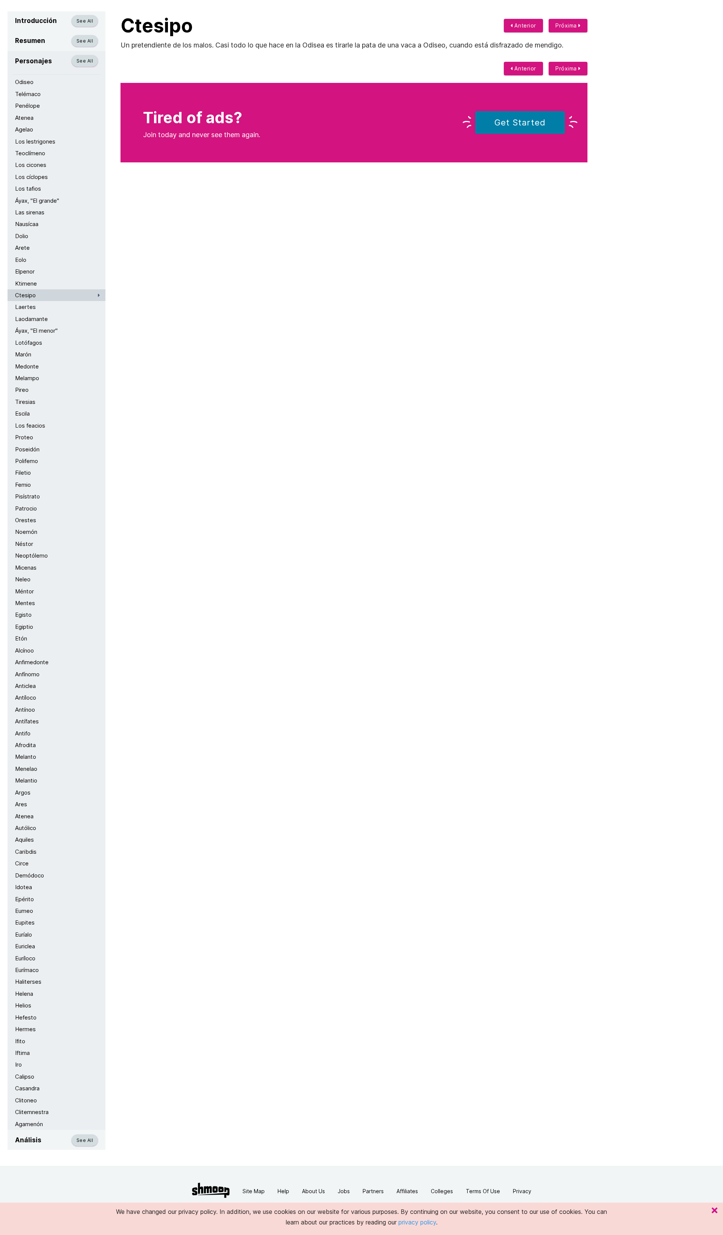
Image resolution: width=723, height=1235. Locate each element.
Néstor (24, 543)
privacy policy (417, 1222)
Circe (22, 863)
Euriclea (25, 946)
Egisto (23, 614)
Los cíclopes (31, 176)
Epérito (24, 899)
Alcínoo (24, 650)
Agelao (24, 129)
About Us (313, 1191)
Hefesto (26, 1017)
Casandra (27, 1088)
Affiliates (407, 1191)
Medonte (27, 366)
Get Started (520, 122)
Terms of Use (483, 1191)
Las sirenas (29, 212)
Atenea (24, 117)
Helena (24, 993)
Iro (18, 1064)
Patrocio (26, 508)
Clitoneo (26, 1100)
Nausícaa (26, 224)
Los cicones (30, 164)
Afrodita (25, 745)
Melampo (27, 378)
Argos (23, 792)
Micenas (26, 567)
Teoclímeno (30, 153)
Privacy (522, 1191)
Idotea (23, 887)
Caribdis (26, 851)
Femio (23, 484)
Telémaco (28, 94)
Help (283, 1191)
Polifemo (26, 461)
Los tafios (28, 188)
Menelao (26, 768)
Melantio (26, 780)
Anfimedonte (32, 662)
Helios (23, 1005)
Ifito (20, 1041)
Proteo (24, 437)
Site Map (254, 1191)
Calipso (24, 1076)
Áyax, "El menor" (36, 330)
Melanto (25, 756)
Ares (21, 804)
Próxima (566, 25)
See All (84, 21)
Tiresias (25, 401)
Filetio (23, 472)
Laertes (25, 306)
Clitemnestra (32, 1112)
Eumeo (24, 910)
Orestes (25, 520)
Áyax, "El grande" (37, 200)
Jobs (344, 1191)
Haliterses (28, 981)
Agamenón (29, 1124)
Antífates (27, 721)
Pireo (22, 389)
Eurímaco (27, 970)
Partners (373, 1191)
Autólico (25, 827)
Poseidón (27, 449)
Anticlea (25, 685)
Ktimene (26, 283)
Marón (23, 354)
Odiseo (24, 82)
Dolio (21, 236)
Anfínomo (27, 674)
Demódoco (29, 875)
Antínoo (25, 709)
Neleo (23, 579)
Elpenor (25, 271)
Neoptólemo (31, 555)
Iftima (22, 1052)
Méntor (24, 591)
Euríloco (25, 958)
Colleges (442, 1191)
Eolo (20, 259)
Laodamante (31, 319)
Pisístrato (27, 496)
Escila (22, 413)
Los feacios (30, 425)
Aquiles (24, 839)
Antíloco (25, 697)
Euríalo (23, 934)
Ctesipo (25, 295)
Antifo (23, 733)
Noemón (26, 531)
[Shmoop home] (211, 1190)
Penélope (27, 105)
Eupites (25, 922)
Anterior (524, 25)
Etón (21, 638)
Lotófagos (28, 342)
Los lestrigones (35, 141)
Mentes (25, 603)
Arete (22, 247)
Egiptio (24, 626)
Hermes (25, 1029)
